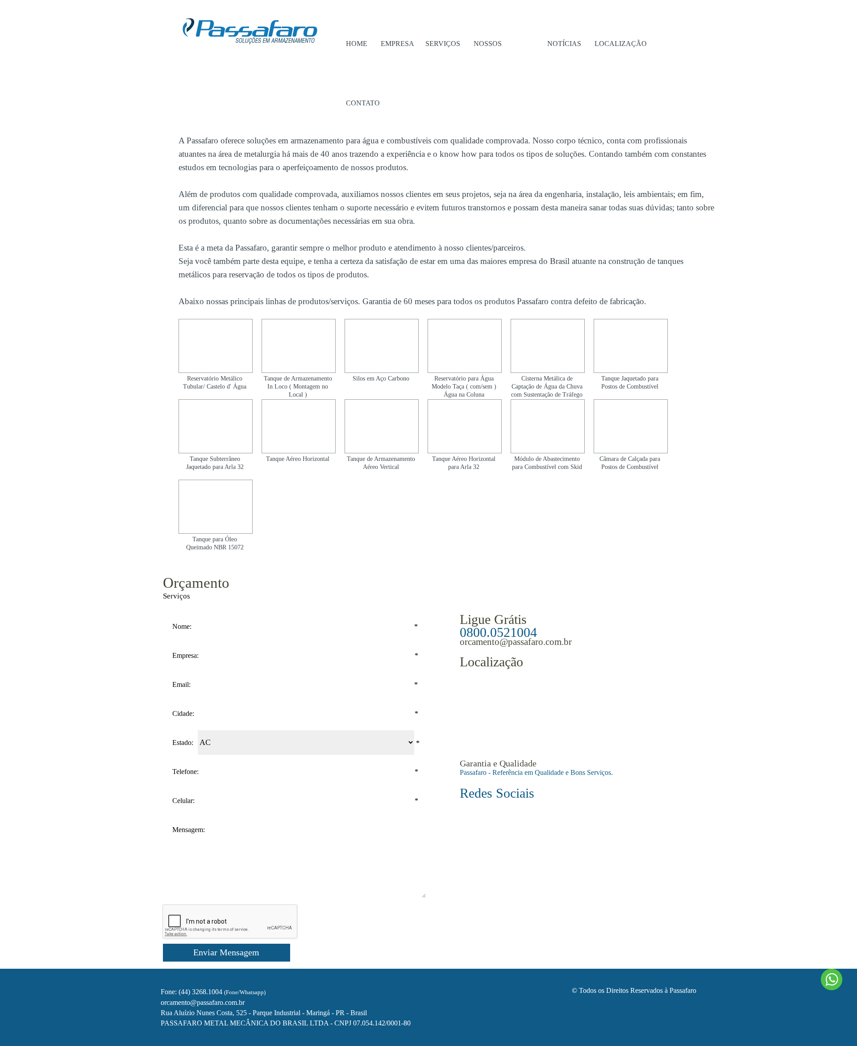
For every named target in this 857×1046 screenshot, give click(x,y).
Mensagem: (188, 829)
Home (356, 43)
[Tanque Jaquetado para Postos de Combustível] (630, 345)
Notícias (564, 43)
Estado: (182, 742)
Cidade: (183, 713)
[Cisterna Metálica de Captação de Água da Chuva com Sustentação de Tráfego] (547, 345)
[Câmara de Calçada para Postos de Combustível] (630, 426)
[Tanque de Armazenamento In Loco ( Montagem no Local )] (298, 345)
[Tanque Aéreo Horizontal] (298, 426)
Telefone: (185, 771)
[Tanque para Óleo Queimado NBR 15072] (215, 506)
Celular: (183, 800)
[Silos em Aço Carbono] (381, 345)
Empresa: (185, 655)
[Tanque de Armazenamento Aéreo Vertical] (381, 426)
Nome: (181, 626)
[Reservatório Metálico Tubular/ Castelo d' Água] (215, 345)
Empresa (397, 43)
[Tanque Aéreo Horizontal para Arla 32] (464, 426)
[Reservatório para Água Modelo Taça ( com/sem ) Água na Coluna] (464, 345)
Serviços (442, 43)
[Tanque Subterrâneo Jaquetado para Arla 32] (215, 426)
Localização (621, 43)
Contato (363, 103)
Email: (181, 684)
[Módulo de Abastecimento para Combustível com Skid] (547, 426)
